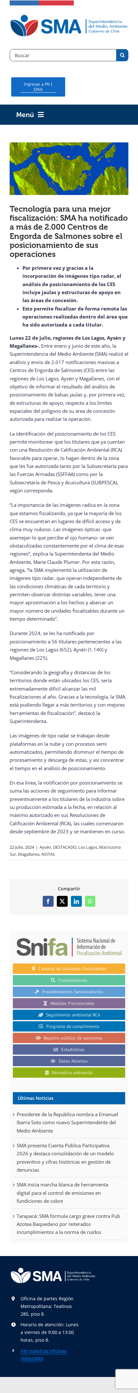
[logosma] (69, 16)
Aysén (45, 847)
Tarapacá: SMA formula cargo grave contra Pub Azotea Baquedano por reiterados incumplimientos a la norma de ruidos (68, 1224)
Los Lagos (87, 847)
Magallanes (28, 854)
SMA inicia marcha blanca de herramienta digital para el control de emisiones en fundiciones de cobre (62, 1192)
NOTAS (48, 854)
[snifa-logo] (69, 936)
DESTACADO (64, 847)
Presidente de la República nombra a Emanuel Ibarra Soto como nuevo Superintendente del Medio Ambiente (67, 1122)
